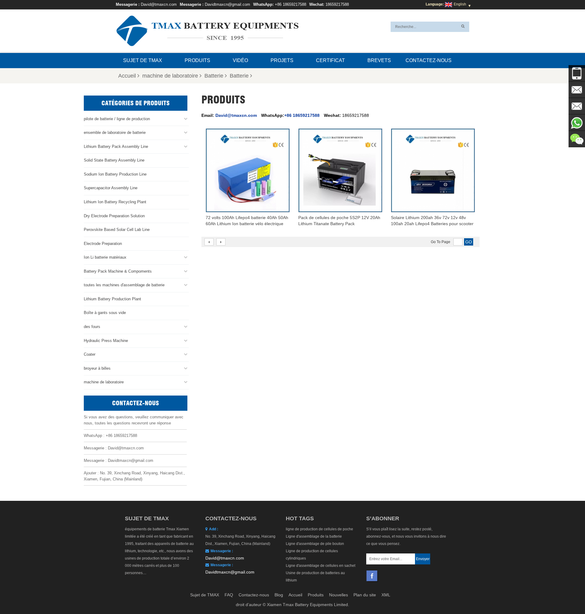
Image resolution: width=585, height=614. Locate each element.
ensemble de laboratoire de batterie (115, 132)
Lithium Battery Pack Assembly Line (116, 146)
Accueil (127, 76)
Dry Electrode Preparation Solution (114, 216)
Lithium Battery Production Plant (112, 299)
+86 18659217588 (290, 4)
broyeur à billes (97, 368)
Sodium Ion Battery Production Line (115, 174)
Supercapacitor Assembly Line (110, 188)
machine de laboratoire (170, 76)
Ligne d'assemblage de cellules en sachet (320, 565)
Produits (197, 60)
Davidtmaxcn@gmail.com (227, 4)
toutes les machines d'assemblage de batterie (124, 285)
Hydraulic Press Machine (106, 340)
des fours (92, 326)
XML (385, 594)
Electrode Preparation (103, 243)
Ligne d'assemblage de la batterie (314, 536)
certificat (330, 60)
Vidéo (240, 60)
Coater (89, 354)
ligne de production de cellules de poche (319, 529)
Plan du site (364, 594)
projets (282, 60)
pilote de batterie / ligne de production (117, 119)
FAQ (229, 594)
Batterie (213, 76)
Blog (279, 594)
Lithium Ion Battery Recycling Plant (115, 202)
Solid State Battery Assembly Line (114, 160)
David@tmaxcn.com (159, 4)
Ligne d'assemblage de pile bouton (315, 544)
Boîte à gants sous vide (105, 312)
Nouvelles (338, 594)
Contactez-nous (429, 60)
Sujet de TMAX (142, 60)
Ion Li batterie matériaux (105, 257)
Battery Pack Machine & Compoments (118, 271)
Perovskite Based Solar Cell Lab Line (117, 229)
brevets (379, 60)
